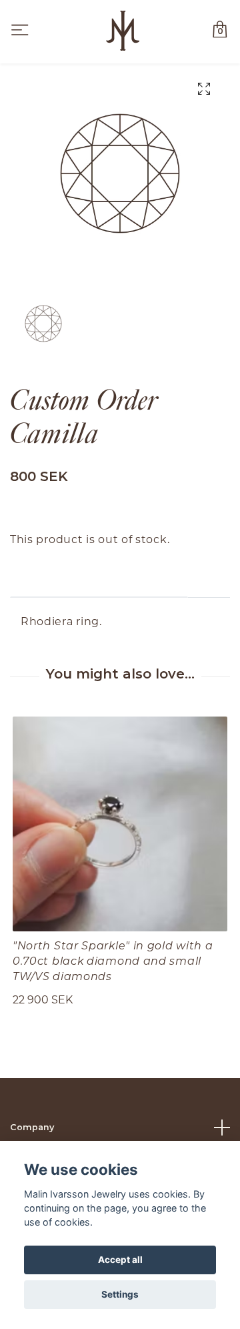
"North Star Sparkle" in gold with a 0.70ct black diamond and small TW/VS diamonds (113, 960)
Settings (120, 1294)
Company (32, 1127)
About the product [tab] (99, 576)
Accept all (120, 1259)
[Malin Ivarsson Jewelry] (123, 30)
